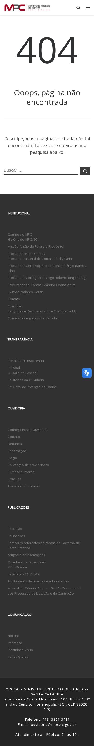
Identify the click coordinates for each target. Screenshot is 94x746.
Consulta (14, 479)
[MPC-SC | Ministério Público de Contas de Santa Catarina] (27, 7)
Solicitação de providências (28, 465)
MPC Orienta (17, 567)
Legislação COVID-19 (24, 574)
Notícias (14, 636)
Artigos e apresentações (26, 555)
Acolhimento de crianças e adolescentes (38, 581)
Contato (14, 299)
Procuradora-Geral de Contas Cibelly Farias (41, 258)
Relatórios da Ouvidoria (26, 380)
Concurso (15, 306)
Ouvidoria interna (21, 472)
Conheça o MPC (20, 234)
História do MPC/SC (22, 239)
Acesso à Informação (24, 486)
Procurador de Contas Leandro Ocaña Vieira (41, 285)
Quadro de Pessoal (22, 373)
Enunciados (16, 536)
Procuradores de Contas (26, 253)
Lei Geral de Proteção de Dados (32, 387)
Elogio (12, 458)
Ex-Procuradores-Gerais (26, 292)
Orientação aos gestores (27, 562)
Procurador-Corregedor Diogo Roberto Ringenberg (47, 277)
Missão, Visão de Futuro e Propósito (35, 246)
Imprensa (15, 643)
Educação (15, 528)
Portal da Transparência (26, 361)
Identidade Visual (21, 650)
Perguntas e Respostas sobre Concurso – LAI (42, 311)
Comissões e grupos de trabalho (33, 318)
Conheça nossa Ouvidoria (27, 429)
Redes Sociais (18, 657)
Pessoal (14, 368)
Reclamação (17, 451)
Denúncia (15, 443)
